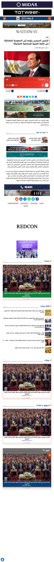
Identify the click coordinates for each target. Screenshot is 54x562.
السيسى (41, 203)
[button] (4, 277)
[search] (4, 18)
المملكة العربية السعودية (13, 203)
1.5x (10, 85)
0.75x (16, 85)
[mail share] (21, 97)
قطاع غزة (25, 206)
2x (6, 85)
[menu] (49, 18)
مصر (47, 37)
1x (12, 85)
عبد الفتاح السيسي (24, 203)
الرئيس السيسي (34, 203)
